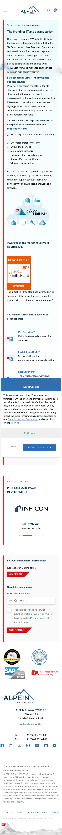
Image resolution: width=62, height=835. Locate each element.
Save (13, 446)
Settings (29, 432)
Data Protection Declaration (23, 419)
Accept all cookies (39, 447)
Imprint (15, 422)
